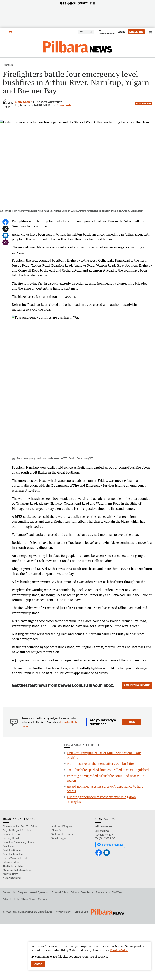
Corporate (43, 899)
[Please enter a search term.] (91, 32)
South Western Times (62, 834)
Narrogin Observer (12, 878)
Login (121, 31)
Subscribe (136, 31)
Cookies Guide (119, 950)
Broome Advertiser (12, 834)
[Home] (10, 32)
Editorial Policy (60, 892)
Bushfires (8, 64)
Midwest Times (10, 874)
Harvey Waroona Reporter (16, 858)
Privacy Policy (63, 911)
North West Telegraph (62, 826)
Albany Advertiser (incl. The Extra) (20, 826)
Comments (64, 105)
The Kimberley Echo (13, 866)
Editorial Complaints (82, 892)
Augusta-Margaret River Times (18, 830)
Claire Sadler (145, 103)
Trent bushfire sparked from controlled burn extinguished (108, 770)
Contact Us (9, 892)
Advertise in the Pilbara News (19, 899)
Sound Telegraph (59, 838)
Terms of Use (81, 911)
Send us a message (112, 844)
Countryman (9, 846)
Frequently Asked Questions (33, 892)
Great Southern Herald (14, 854)
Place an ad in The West (109, 892)
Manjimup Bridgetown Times (17, 870)
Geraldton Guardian (12, 850)
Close (38, 964)
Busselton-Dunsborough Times (18, 842)
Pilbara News (57, 830)
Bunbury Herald (11, 838)
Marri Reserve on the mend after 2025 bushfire (100, 764)
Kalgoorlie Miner (11, 862)
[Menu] (4, 32)
